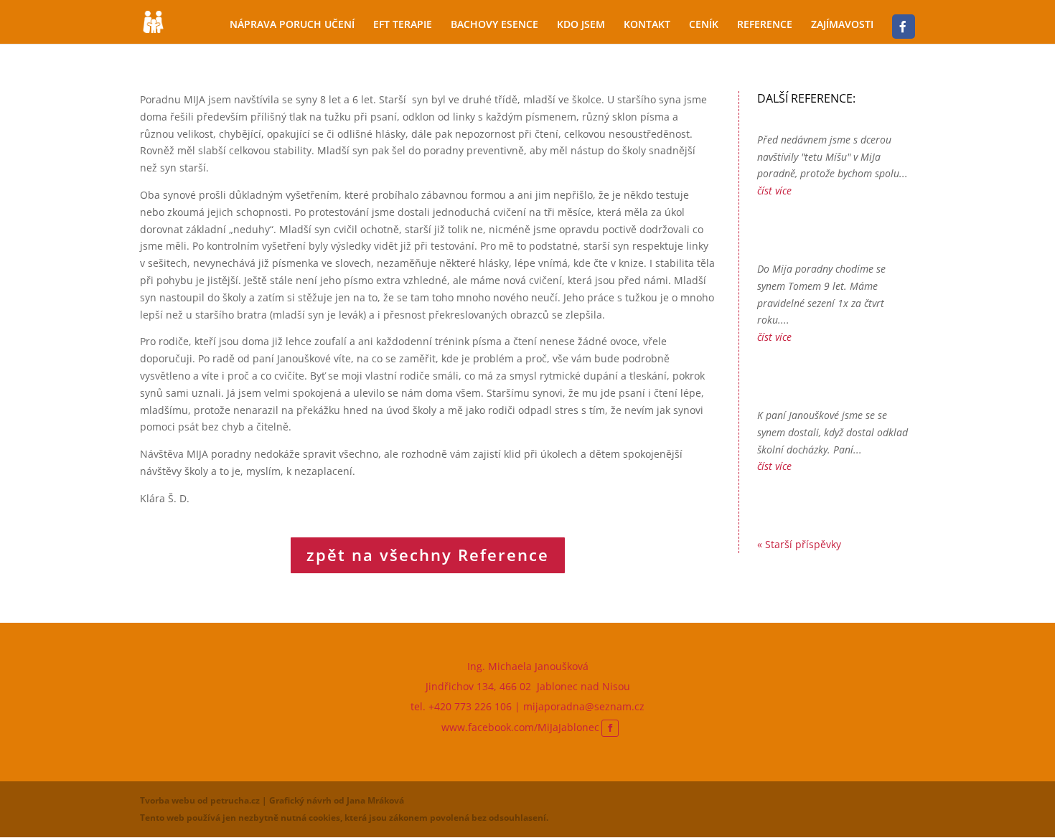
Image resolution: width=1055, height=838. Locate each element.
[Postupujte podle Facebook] (610, 728)
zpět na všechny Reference (427, 554)
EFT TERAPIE (402, 25)
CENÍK (703, 25)
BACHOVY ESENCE (494, 25)
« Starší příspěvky (799, 544)
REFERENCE (764, 25)
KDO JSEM (581, 25)
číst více (774, 190)
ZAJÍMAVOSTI (842, 25)
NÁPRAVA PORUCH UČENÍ (292, 25)
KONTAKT (647, 25)
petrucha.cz (235, 800)
